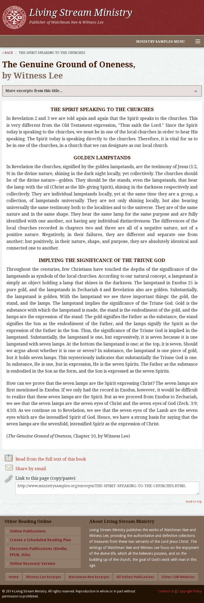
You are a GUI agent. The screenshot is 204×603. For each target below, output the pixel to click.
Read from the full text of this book (50, 459)
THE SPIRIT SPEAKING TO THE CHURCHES (52, 53)
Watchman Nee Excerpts (89, 577)
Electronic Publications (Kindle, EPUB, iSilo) (38, 552)
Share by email (30, 468)
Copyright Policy (190, 591)
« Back (7, 53)
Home (14, 577)
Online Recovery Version (32, 563)
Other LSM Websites (178, 577)
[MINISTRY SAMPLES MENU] (195, 41)
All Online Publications (135, 577)
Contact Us (166, 591)
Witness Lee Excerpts (43, 577)
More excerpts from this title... (33, 91)
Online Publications (28, 531)
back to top (194, 501)
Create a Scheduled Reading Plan (40, 540)
